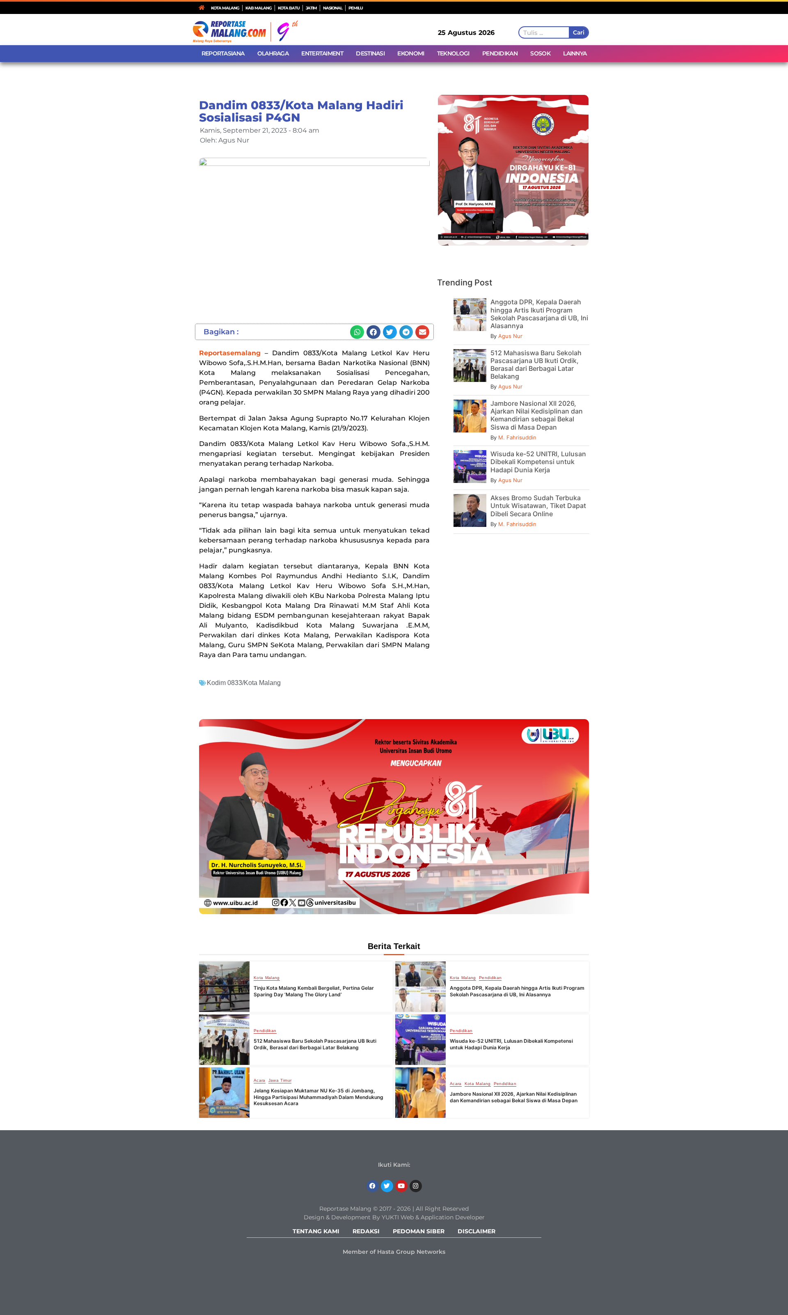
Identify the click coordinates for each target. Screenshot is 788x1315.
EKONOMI (410, 53)
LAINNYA (574, 53)
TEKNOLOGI (453, 53)
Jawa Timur (280, 1080)
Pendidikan (490, 978)
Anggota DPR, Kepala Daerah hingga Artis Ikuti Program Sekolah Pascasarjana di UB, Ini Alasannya (539, 314)
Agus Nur (510, 336)
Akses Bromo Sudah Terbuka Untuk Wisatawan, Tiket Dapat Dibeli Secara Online (538, 505)
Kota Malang (267, 978)
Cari (578, 32)
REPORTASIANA (223, 53)
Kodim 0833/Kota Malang (244, 682)
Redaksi (366, 1231)
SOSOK (540, 53)
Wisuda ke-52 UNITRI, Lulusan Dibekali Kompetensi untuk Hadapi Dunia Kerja (538, 462)
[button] (357, 332)
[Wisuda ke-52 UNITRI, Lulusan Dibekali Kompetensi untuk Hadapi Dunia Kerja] (420, 1039)
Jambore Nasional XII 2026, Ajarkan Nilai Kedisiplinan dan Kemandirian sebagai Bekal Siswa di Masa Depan (536, 415)
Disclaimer (476, 1231)
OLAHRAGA (273, 53)
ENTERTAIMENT (322, 53)
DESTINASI (370, 53)
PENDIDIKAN (500, 53)
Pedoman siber (418, 1231)
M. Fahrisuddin (517, 437)
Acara (260, 1080)
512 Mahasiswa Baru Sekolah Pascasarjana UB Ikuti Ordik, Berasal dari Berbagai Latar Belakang (536, 365)
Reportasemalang (230, 353)
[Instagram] (416, 1186)
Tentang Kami (316, 1231)
